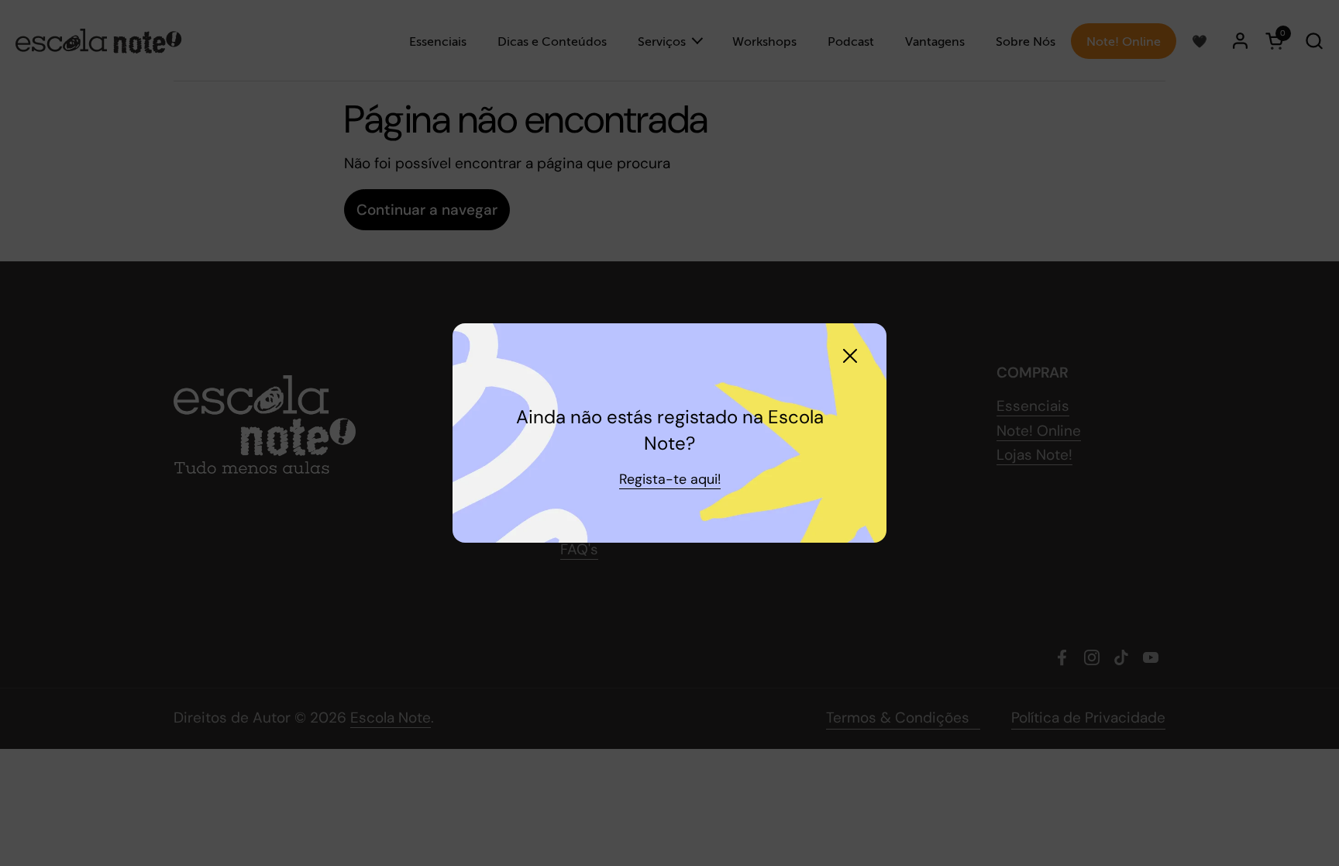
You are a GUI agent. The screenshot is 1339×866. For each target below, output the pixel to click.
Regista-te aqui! (670, 479)
